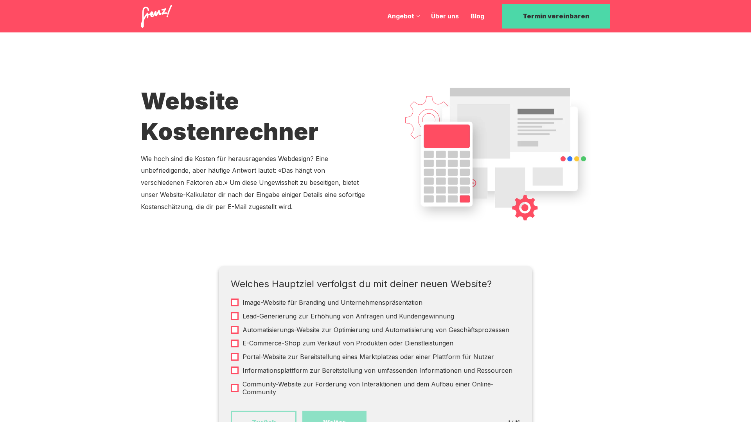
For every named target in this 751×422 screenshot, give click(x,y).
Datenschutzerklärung (282, 360)
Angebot (400, 16)
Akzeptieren (457, 394)
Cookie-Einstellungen (393, 394)
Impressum (333, 360)
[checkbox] (375, 302)
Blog (477, 16)
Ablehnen (522, 394)
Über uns (445, 16)
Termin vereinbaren (556, 16)
